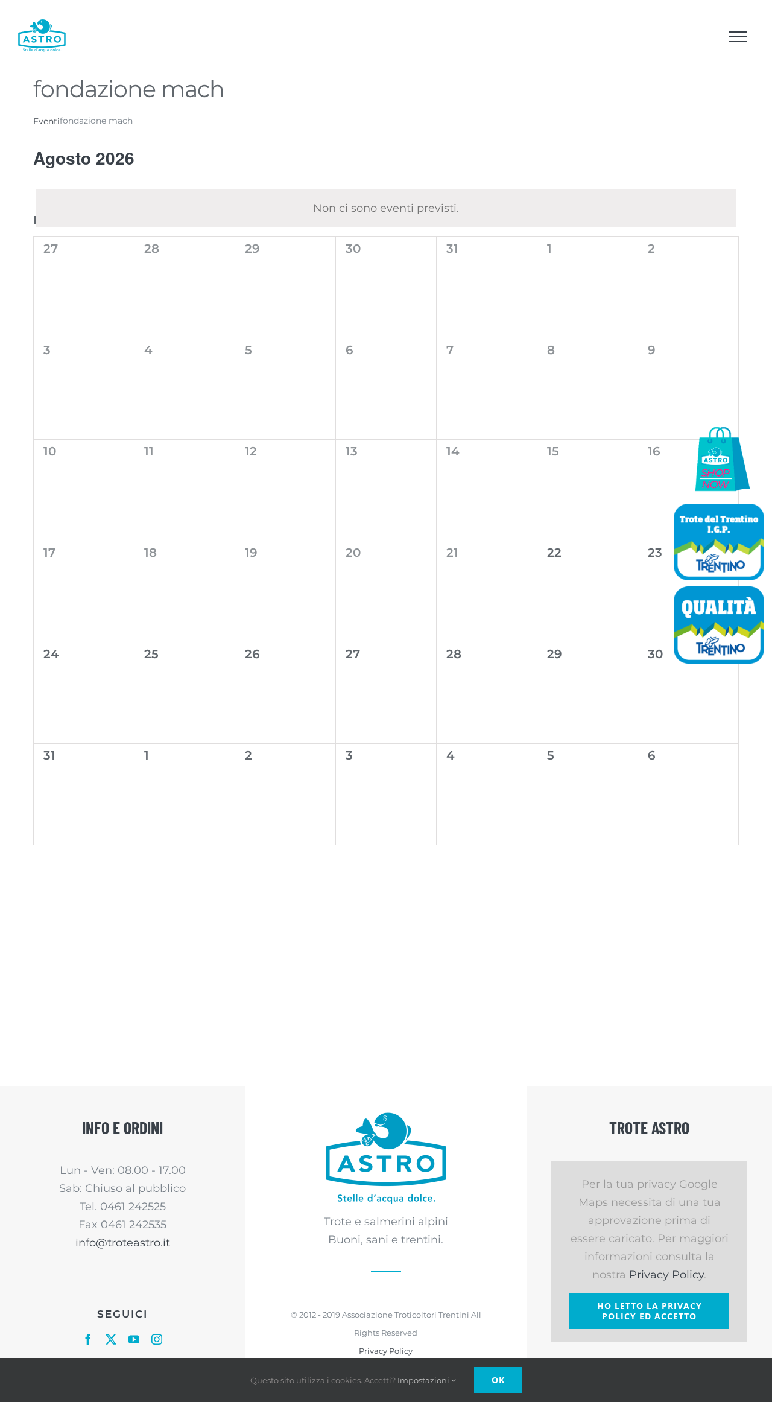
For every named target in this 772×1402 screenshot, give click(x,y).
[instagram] (156, 1339)
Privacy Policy (386, 1351)
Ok (498, 1380)
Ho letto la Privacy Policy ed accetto (649, 1311)
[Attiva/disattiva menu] (737, 36)
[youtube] (133, 1339)
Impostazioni (424, 1380)
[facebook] (88, 1339)
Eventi (46, 121)
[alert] (386, 208)
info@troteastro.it (122, 1242)
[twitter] (111, 1339)
